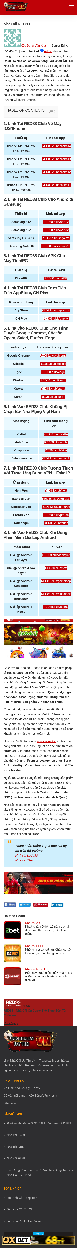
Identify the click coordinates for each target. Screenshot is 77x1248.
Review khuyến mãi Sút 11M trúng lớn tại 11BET (39, 1123)
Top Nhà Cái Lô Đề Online (24, 1221)
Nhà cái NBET (16, 1146)
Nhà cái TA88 (16, 1135)
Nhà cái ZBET (34, 923)
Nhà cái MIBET (35, 969)
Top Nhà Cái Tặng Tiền (22, 1198)
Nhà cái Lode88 (26, 855)
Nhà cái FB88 (16, 1158)
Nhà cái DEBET (35, 946)
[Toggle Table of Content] (50, 110)
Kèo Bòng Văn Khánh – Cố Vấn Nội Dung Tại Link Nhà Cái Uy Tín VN (40, 1172)
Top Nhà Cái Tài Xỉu (20, 1209)
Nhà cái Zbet (24, 860)
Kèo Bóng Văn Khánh (35, 45)
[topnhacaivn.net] (16, 7)
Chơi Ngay (11, 1023)
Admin (48, 51)
